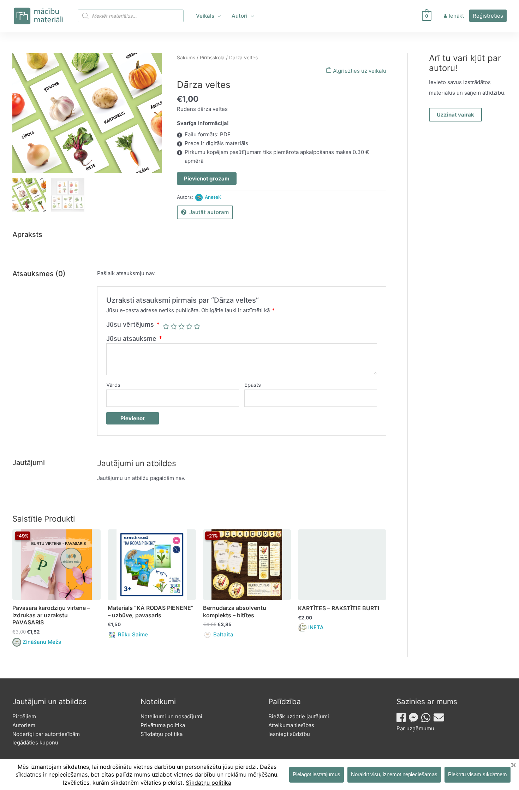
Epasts (252, 384)
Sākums (186, 57)
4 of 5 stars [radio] (189, 326)
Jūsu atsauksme (134, 338)
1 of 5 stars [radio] (166, 326)
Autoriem (23, 725)
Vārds (113, 384)
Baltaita (223, 634)
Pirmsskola (212, 57)
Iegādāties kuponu (35, 742)
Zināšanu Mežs (42, 641)
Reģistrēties (488, 15)
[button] (217, 16)
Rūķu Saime (133, 634)
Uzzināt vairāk (455, 114)
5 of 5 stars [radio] (197, 326)
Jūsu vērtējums (133, 324)
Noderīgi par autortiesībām (46, 734)
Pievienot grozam (206, 178)
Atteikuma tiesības (291, 725)
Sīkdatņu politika (162, 734)
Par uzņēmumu (415, 728)
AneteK (213, 197)
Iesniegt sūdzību (289, 734)
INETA (316, 627)
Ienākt (456, 15)
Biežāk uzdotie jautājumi (298, 716)
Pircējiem (24, 716)
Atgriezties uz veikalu (359, 70)
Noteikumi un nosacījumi (171, 716)
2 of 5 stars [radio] (174, 326)
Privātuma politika (163, 725)
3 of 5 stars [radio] (181, 326)
